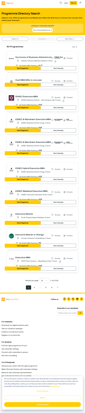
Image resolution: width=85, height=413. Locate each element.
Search (14, 39)
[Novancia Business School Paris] (11, 81)
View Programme (22, 68)
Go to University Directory (41, 30)
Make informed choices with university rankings (19, 369)
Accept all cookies (43, 404)
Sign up (73, 3)
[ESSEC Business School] (11, 121)
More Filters (69, 39)
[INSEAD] (11, 236)
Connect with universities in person (15, 352)
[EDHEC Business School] (11, 98)
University (41, 39)
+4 (60, 261)
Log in (66, 3)
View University (58, 68)
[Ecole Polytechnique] (11, 215)
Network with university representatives (17, 373)
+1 (55, 61)
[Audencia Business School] (11, 58)
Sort (73, 47)
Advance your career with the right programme (19, 366)
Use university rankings (10, 349)
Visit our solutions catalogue (12, 329)
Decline (42, 398)
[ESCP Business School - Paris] (11, 259)
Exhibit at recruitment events (13, 332)
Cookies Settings (42, 391)
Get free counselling (9, 356)
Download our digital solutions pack (15, 325)
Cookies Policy (55, 386)
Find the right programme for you (14, 346)
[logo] (8, 3)
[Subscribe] (80, 313)
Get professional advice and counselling (17, 376)
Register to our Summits (11, 335)
